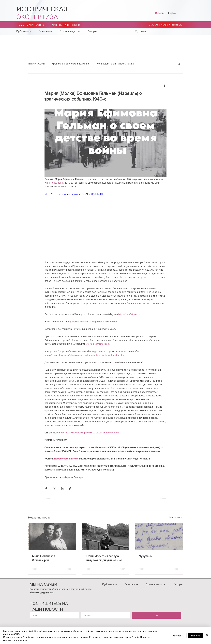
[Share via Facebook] (46, 488)
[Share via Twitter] (54, 488)
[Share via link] (70, 488)
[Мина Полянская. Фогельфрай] (52, 536)
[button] (178, 63)
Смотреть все (175, 517)
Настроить (178, 635)
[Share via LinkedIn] (62, 488)
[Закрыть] (207, 635)
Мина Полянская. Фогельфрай (44, 558)
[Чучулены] (159, 536)
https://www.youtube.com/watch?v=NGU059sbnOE (74, 194)
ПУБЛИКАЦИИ (36, 63)
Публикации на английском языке (114, 63)
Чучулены (145, 556)
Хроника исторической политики (70, 63)
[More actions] (164, 85)
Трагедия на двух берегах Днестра (64, 477)
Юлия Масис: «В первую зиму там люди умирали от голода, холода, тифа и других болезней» (104, 558)
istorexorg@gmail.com (42, 592)
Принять (195, 635)
